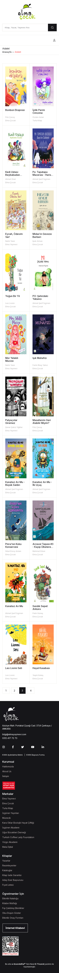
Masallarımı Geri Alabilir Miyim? (42, 421)
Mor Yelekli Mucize (11, 359)
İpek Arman (38, 241)
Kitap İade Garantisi (11, 875)
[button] (54, 40)
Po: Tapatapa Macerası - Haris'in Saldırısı (43, 174)
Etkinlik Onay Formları (12, 917)
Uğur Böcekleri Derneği (14, 832)
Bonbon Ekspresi (15, 110)
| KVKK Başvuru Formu (34, 755)
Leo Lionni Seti (13, 668)
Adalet (18, 52)
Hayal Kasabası (41, 668)
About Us (6, 771)
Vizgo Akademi (9, 842)
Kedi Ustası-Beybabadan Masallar (12, 174)
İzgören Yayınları (10, 813)
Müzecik (6, 818)
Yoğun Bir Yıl (12, 296)
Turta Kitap (37, 120)
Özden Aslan (38, 117)
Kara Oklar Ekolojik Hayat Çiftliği (18, 822)
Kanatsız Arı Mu (14, 606)
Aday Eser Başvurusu (12, 880)
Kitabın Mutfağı (9, 903)
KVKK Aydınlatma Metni (12, 755)
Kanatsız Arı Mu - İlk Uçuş (42, 483)
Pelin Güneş (38, 613)
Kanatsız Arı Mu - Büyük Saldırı (15, 483)
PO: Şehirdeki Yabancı (40, 297)
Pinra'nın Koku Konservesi (13, 545)
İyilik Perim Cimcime (39, 111)
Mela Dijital (7, 847)
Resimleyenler (9, 865)
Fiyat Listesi (8, 885)
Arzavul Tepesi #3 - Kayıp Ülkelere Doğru (43, 546)
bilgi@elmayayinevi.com (14, 734)
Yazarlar (6, 860)
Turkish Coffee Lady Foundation (18, 837)
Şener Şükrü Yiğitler (14, 427)
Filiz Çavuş (10, 117)
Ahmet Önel (10, 179)
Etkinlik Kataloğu (10, 898)
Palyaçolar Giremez (11, 421)
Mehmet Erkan (39, 551)
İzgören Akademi (10, 827)
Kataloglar (7, 870)
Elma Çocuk (10, 120)
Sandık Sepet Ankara (40, 607)
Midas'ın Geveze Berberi (42, 235)
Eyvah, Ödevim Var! (14, 235)
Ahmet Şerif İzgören (41, 179)
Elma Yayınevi (11, 244)
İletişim (5, 776)
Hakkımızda (8, 766)
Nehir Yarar (10, 241)
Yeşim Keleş (38, 675)
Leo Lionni (10, 303)
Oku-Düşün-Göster (11, 913)
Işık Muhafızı (40, 357)
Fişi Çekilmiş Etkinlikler (13, 908)
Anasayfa (6, 52)
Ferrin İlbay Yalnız (40, 365)
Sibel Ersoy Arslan (13, 551)
